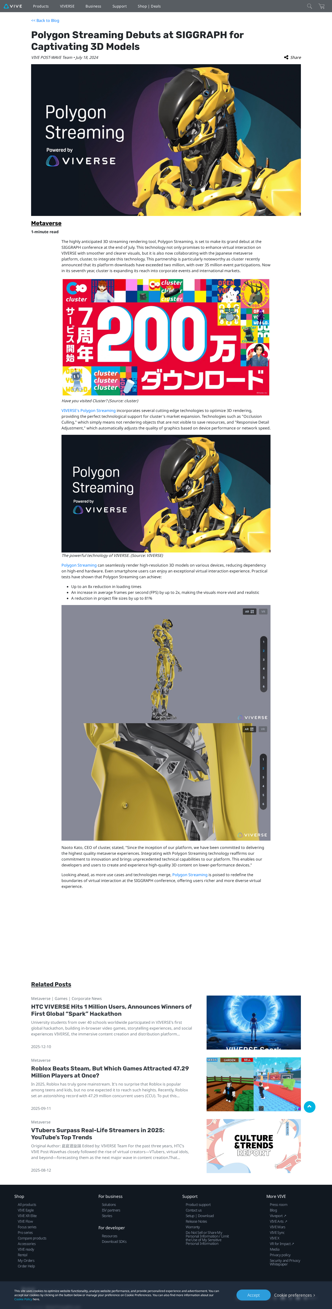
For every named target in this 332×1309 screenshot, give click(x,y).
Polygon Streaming (79, 565)
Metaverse (46, 223)
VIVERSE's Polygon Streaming (88, 410)
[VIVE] (13, 6)
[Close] (310, 6)
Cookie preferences (293, 1295)
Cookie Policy (23, 1299)
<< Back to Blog (45, 20)
